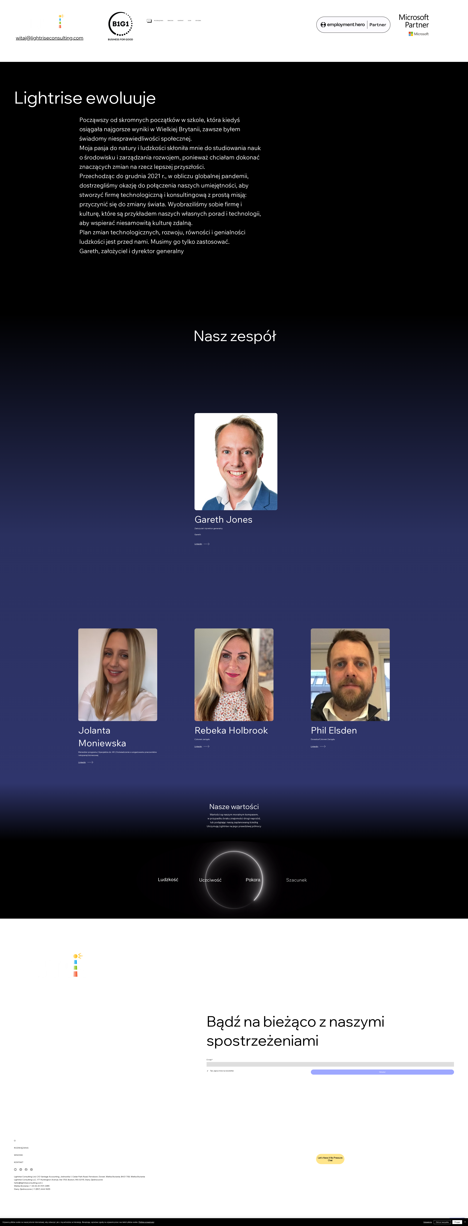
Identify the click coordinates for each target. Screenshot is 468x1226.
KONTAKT (18, 1162)
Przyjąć (457, 1222)
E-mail (210, 1060)
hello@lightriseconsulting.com (28, 1183)
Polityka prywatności (22, 1205)
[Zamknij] (465, 1222)
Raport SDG (112, 1205)
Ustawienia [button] (427, 1222)
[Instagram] (31, 1169)
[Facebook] (26, 1169)
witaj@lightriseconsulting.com (49, 38)
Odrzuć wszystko (442, 1222)
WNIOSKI (18, 1155)
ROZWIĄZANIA (21, 1148)
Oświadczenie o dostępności (55, 1205)
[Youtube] (15, 1169)
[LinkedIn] (20, 1169)
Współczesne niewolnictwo (91, 1205)
